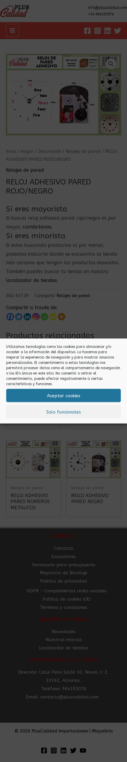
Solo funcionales (63, 411)
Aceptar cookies (63, 395)
